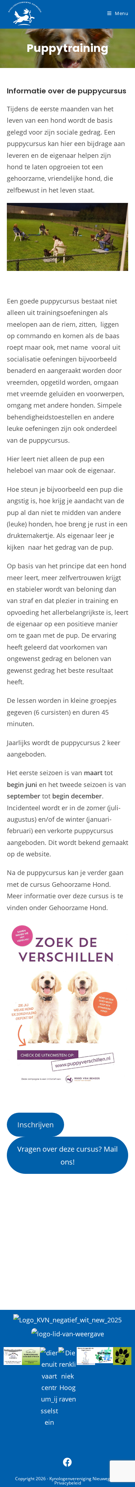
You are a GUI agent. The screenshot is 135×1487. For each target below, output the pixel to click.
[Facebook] (68, 1462)
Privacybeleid (67, 1483)
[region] (68, 1233)
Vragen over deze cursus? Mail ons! (67, 1155)
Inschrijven (35, 1124)
